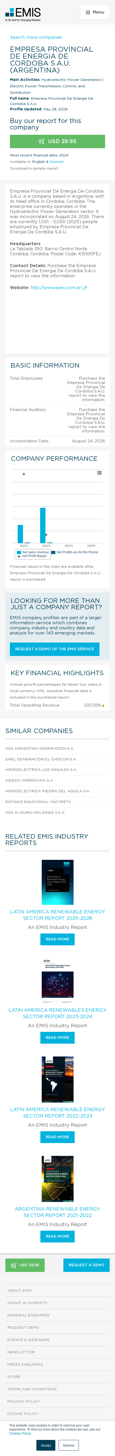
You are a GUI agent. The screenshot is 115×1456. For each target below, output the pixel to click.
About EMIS (19, 1291)
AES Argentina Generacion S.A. (39, 749)
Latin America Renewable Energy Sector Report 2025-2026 (57, 915)
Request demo (23, 1328)
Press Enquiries (25, 1365)
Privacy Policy (23, 1401)
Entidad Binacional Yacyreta (38, 802)
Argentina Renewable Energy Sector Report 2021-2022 (58, 1212)
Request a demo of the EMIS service (54, 649)
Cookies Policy (19, 1433)
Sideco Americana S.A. (29, 780)
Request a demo (86, 1265)
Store (14, 1377)
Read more (57, 939)
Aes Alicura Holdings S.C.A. (35, 813)
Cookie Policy (23, 1414)
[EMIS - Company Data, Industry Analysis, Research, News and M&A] (23, 15)
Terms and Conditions (32, 1389)
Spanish (57, 162)
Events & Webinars (28, 1340)
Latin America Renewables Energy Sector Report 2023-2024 (58, 1013)
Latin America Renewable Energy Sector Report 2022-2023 (57, 1113)
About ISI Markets (27, 1303)
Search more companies (36, 37)
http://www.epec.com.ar (56, 288)
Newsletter (21, 1352)
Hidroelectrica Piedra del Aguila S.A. (47, 791)
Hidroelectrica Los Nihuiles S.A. (41, 770)
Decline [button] (68, 1445)
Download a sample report (34, 168)
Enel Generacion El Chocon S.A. (41, 759)
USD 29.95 (61, 141)
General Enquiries (28, 1315)
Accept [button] (46, 1445)
